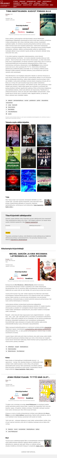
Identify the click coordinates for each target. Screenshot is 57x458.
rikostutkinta (44, 100)
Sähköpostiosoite (35, 225)
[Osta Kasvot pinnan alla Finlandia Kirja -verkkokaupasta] (18, 30)
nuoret (15, 429)
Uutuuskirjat (17, 5)
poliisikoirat (32, 100)
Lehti (14, 6)
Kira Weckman (20, 351)
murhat (26, 100)
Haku (51, 5)
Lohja (9, 105)
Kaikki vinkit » (9, 207)
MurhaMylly (11, 109)
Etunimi (7, 225)
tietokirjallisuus (24, 346)
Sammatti (14, 105)
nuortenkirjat (22, 429)
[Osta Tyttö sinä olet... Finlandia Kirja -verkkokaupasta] (17, 395)
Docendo (7, 259)
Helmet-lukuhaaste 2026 (40, 5)
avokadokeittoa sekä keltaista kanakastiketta (38, 329)
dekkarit (10, 100)
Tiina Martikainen (12, 111)
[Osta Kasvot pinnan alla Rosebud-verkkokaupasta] (26, 30)
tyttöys (37, 429)
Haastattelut (27, 5)
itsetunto (10, 429)
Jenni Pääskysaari (12, 431)
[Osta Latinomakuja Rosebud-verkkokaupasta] (25, 276)
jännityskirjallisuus (18, 100)
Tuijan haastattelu (38, 205)
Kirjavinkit (5, 3)
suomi (9, 113)
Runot (39, 1)
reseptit (17, 346)
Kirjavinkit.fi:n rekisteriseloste (19, 239)
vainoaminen (9, 102)
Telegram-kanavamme (31, 222)
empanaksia (47, 327)
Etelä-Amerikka (12, 349)
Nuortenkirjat (47, 1)
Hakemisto (16, 3)
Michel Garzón (12, 351)
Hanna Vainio (11, 107)
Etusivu (15, 1)
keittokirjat (11, 346)
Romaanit (22, 1)
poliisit (38, 100)
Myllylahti (7, 14)
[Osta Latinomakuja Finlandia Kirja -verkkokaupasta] (16, 276)
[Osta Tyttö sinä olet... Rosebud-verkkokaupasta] (26, 395)
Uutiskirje (37, 3)
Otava (6, 380)
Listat (31, 3)
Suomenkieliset (31, 1)
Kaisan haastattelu (20, 369)
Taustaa (44, 3)
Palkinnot (24, 3)
